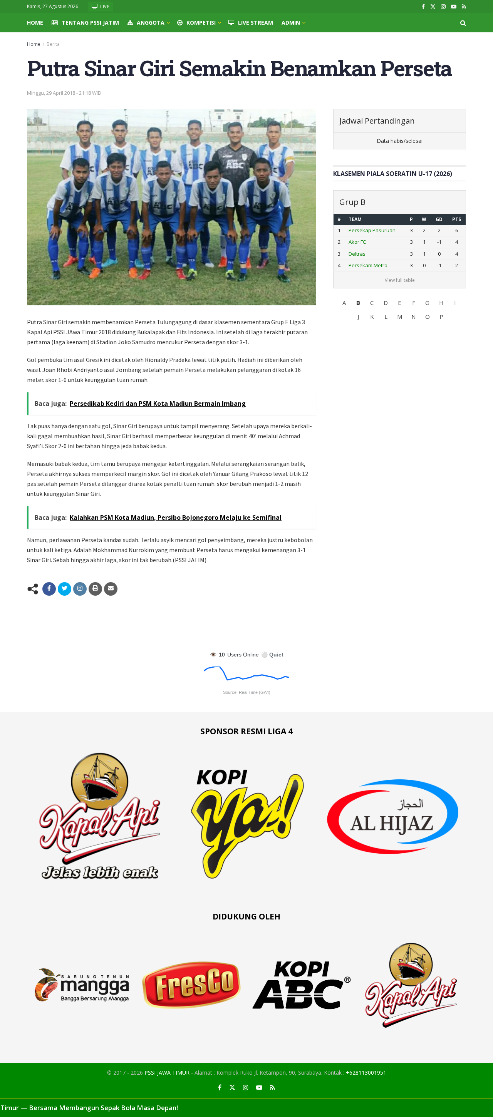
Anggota (150, 22)
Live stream (255, 22)
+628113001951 (366, 1072)
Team (355, 219)
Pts (456, 219)
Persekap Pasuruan (372, 230)
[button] (344, 302)
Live (104, 6)
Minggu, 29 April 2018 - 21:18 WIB (64, 92)
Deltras (357, 253)
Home (35, 22)
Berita (53, 44)
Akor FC (357, 241)
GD (439, 219)
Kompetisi (201, 22)
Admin (291, 22)
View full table (400, 280)
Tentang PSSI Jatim (90, 22)
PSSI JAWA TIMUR (166, 1072)
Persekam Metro (368, 265)
